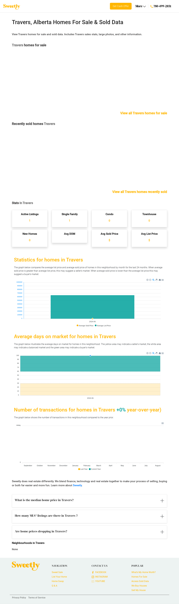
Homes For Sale (139, 576)
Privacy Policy (19, 597)
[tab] (89, 501)
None (15, 549)
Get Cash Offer (121, 6)
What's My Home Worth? (143, 572)
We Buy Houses (139, 585)
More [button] (139, 6)
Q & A (54, 585)
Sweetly (77, 485)
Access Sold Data (140, 581)
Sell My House (138, 590)
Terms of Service (36, 597)
